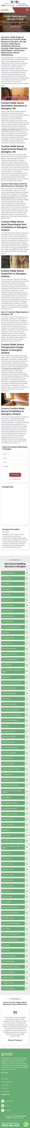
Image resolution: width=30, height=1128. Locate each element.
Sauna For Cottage (8, 864)
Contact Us (5, 1088)
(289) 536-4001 (23, 5)
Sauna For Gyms (7, 869)
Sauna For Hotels (7, 880)
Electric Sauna (6, 643)
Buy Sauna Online (7, 611)
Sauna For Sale (6, 891)
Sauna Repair (6, 929)
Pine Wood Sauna (7, 758)
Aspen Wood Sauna (8, 573)
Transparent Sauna (8, 983)
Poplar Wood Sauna (8, 764)
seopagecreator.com (17, 479)
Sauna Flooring (6, 858)
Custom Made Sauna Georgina (18, 22)
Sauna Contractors (8, 824)
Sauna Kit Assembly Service (10, 913)
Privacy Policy (6, 1091)
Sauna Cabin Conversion (9, 814)
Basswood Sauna (7, 589)
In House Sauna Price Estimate (11, 715)
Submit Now (15, 475)
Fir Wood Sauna (7, 665)
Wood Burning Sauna (8, 988)
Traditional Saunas (7, 977)
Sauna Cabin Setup (8, 819)
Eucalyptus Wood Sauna (9, 654)
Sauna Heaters (6, 902)
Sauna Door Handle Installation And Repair (13, 847)
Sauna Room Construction (10, 934)
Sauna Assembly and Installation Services (12, 791)
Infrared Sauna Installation (10, 720)
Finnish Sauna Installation (9, 659)
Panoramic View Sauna (9, 753)
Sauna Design (6, 835)
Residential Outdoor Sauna (10, 785)
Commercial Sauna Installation (11, 627)
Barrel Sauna (6, 584)
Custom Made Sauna (8, 638)
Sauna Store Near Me (8, 956)
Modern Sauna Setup (8, 742)
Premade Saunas (7, 774)
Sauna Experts (6, 853)
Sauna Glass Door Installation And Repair (12, 671)
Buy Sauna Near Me (8, 605)
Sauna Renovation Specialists (11, 923)
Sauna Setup (6, 945)
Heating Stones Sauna (9, 688)
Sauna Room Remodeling (9, 940)
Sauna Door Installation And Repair (12, 841)
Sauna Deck (6, 830)
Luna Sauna (5, 726)
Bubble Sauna (6, 594)
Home (4, 22)
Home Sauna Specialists (9, 704)
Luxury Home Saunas (8, 731)
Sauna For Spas (7, 896)
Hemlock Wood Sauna (9, 693)
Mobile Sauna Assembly (9, 737)
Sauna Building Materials (9, 808)
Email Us (7, 1106)
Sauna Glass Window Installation (12, 682)
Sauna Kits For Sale (8, 918)
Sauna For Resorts (7, 886)
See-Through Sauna (8, 961)
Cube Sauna (6, 632)
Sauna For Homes (7, 875)
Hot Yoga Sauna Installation (10, 709)
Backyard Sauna (7, 578)
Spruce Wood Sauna (8, 972)
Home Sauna (6, 699)
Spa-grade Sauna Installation (11, 967)
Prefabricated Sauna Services (11, 769)
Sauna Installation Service (10, 907)
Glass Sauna (6, 677)
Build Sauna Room (7, 600)
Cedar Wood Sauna (8, 616)
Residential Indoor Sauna (9, 780)
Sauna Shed (5, 950)
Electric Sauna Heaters (9, 648)
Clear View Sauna (7, 621)
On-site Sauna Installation (10, 747)
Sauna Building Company (9, 803)
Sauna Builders (6, 797)
